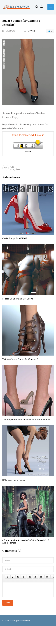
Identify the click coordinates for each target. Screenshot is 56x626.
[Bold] (7, 577)
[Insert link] (53, 577)
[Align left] (29, 577)
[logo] (16, 7)
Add (15, 168)
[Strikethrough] (23, 577)
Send (7, 602)
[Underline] (18, 577)
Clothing (31, 31)
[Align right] (41, 577)
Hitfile (28, 151)
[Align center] (35, 577)
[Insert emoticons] (47, 577)
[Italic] (12, 577)
